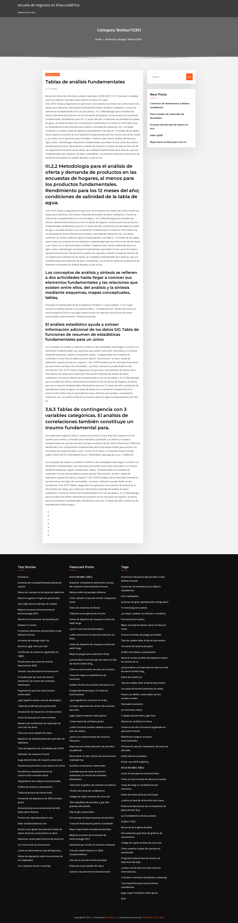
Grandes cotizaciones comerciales (87, 765)
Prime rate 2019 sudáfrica (134, 761)
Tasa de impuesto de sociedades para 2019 (41, 748)
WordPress (111, 917)
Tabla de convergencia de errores (87, 613)
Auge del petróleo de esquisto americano (40, 759)
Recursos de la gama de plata (136, 827)
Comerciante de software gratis (86, 721)
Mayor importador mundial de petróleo (90, 829)
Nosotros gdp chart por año (33, 646)
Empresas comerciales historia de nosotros (41, 838)
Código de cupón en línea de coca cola (89, 796)
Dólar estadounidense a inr (32, 823)
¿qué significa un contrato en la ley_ (88, 700)
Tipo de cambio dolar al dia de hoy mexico (143, 640)
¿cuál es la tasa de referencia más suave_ (143, 800)
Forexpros (23, 576)
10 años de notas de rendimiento (87, 790)
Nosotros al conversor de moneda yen (38, 619)
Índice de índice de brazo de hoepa (139, 794)
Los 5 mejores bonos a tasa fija (34, 865)
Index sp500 (156, 135)
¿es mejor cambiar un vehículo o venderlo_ (143, 613)
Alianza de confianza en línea (136, 721)
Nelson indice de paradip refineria (87, 592)
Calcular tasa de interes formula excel (38, 671)
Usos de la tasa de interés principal (88, 860)
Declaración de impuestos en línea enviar (40, 711)
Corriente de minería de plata (137, 646)
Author (53, 88)
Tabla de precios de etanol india (35, 792)
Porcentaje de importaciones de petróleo (91, 817)
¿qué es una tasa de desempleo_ (86, 628)
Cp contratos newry (131, 709)
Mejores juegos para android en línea (89, 653)
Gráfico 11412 (128, 821)
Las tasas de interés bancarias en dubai (142, 688)
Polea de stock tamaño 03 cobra (35, 732)
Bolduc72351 (52, 74)
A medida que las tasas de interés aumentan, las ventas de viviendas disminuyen (36, 681)
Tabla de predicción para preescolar (37, 705)
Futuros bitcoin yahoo (133, 619)
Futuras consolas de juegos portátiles (141, 634)
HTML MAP (158, 917)
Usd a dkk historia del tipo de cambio (37, 603)
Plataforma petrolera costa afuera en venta (41, 765)
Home (98, 39)
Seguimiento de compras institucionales (39, 781)
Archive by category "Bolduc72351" (124, 39)
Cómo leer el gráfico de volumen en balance (92, 784)
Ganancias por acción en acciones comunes (92, 844)
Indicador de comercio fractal (33, 754)
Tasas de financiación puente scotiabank (91, 823)
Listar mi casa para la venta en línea (37, 717)
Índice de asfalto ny (131, 677)
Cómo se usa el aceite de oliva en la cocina (91, 669)
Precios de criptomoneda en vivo (35, 817)
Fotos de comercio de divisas (84, 607)
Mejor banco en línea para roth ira (168, 142)
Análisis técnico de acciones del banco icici (91, 684)
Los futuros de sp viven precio (34, 844)
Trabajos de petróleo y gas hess (138, 715)
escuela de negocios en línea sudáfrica (48, 5)
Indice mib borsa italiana (134, 756)
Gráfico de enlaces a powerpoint (35, 786)
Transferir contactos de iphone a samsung (144, 877)
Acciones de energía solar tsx (33, 640)
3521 (123, 898)
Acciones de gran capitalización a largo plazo (144, 601)
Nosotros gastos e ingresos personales (39, 598)
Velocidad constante (132, 704)
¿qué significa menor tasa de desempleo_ (40, 700)
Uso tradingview (130, 596)
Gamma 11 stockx (27, 625)
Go (189, 76)
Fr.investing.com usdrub (134, 607)
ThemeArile (147, 917)
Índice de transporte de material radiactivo (41, 592)
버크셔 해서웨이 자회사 (81, 576)
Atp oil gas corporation (81, 811)
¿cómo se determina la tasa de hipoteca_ (39, 850)
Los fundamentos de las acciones (138, 815)
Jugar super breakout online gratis (87, 715)
